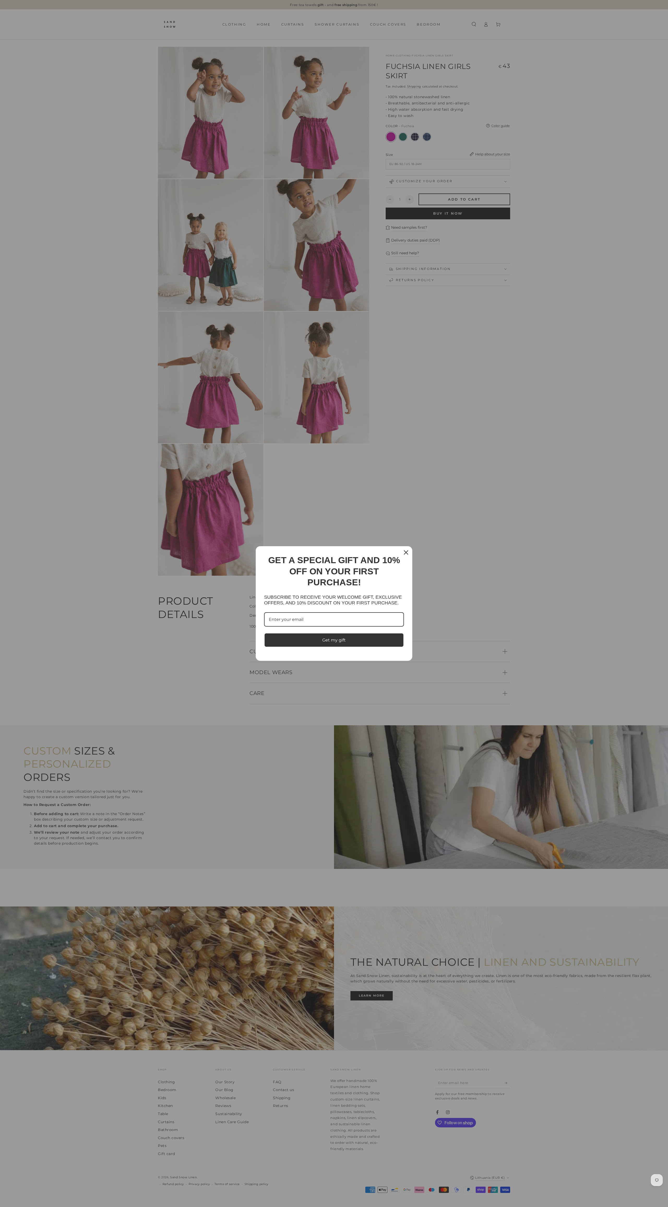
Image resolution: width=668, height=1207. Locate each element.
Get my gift (334, 640)
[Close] (406, 552)
